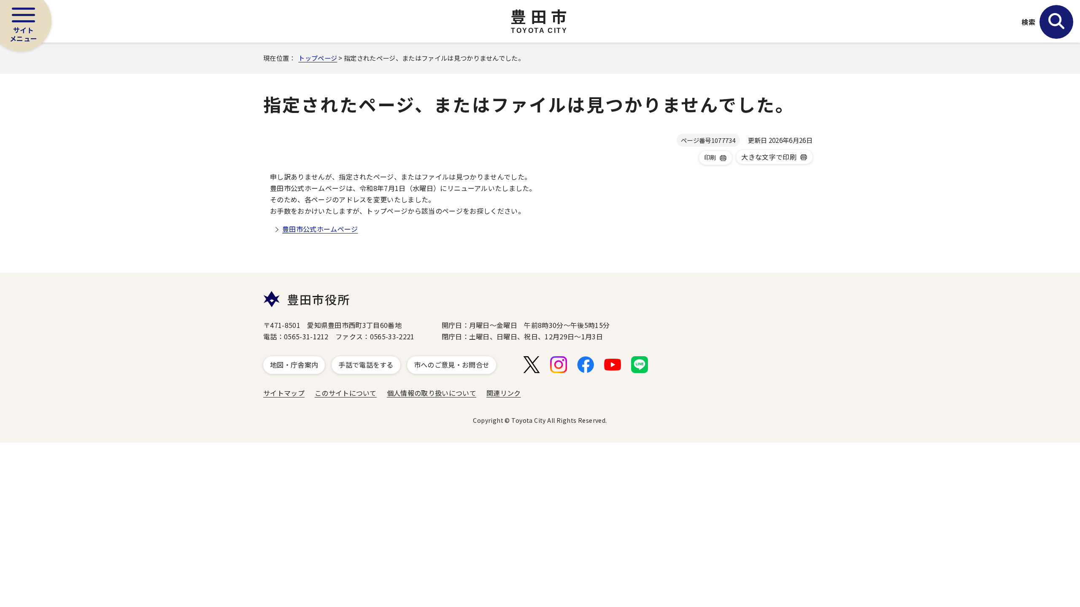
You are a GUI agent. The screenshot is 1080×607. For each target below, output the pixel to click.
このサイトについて (346, 393)
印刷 (710, 157)
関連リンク (503, 393)
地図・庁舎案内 (294, 365)
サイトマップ (284, 393)
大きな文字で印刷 (768, 157)
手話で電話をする (366, 365)
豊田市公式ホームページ (320, 229)
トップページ (317, 57)
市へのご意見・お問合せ (452, 365)
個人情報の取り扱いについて (431, 393)
